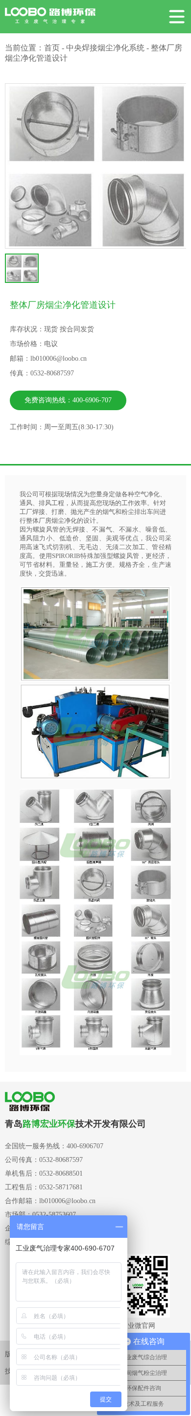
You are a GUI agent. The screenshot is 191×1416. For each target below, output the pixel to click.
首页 (52, 48)
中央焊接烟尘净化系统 (105, 48)
